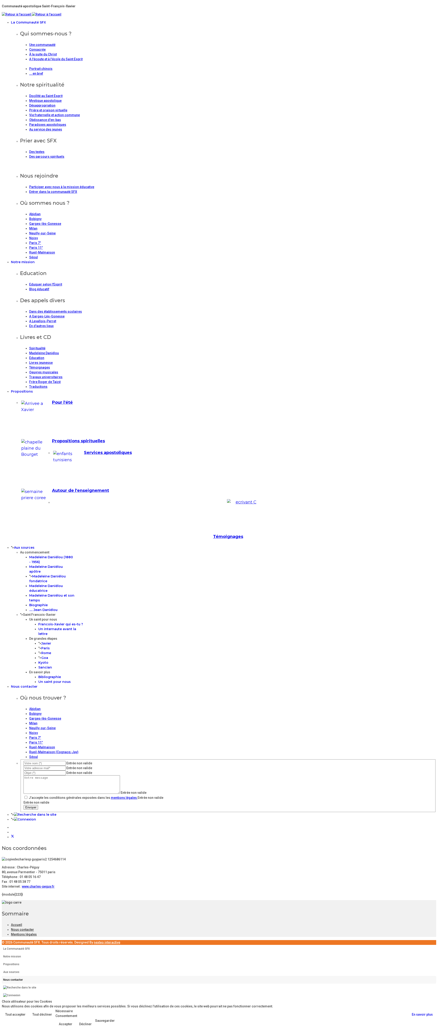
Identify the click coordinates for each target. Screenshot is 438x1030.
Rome (46, 653)
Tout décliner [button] (42, 1014)
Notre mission (23, 262)
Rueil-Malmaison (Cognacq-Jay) (53, 752)
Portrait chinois (40, 69)
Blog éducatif (39, 289)
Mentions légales (24, 934)
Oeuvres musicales (43, 372)
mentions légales (124, 797)
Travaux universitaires (46, 377)
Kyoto (43, 662)
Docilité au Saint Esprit (46, 96)
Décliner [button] (85, 1024)
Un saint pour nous (54, 682)
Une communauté (42, 45)
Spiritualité (37, 348)
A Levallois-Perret (42, 321)
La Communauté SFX (28, 22)
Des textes (36, 152)
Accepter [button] (65, 1024)
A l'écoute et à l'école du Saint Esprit (56, 59)
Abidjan (35, 214)
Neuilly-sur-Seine (42, 233)
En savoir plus (422, 1014)
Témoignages (39, 367)
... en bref (36, 73)
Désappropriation (42, 105)
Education (36, 358)
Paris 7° (35, 243)
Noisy (33, 238)
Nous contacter (24, 686)
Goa (44, 658)
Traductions (38, 386)
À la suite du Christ (43, 54)
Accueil (16, 925)
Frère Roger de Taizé (45, 382)
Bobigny (35, 219)
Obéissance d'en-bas (45, 120)
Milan (33, 228)
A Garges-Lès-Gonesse (47, 316)
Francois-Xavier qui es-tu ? (60, 624)
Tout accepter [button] (15, 1014)
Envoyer (30, 807)
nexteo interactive (107, 942)
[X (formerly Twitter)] (12, 837)
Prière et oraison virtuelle (48, 110)
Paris (45, 648)
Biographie (38, 605)
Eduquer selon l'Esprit (45, 284)
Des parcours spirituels (46, 156)
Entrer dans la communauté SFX (53, 192)
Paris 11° (36, 247)
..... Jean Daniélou (43, 610)
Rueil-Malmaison (42, 252)
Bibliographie (49, 677)
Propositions (22, 391)
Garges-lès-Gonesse (45, 223)
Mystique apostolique (45, 100)
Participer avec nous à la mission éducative (61, 187)
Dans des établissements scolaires (55, 311)
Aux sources (24, 547)
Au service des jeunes (45, 129)
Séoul (33, 257)
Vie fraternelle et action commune (54, 115)
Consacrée (37, 49)
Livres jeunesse (41, 362)
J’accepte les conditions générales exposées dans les (83, 797)
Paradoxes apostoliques (47, 124)
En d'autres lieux (41, 326)
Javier (46, 643)
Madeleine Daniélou (44, 353)
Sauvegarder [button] (105, 1020)
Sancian (45, 667)
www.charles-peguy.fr (38, 886)
